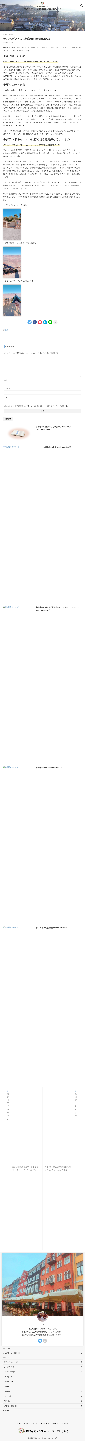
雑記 (6, 330)
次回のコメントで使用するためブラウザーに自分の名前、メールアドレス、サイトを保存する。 (37, 406)
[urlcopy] (55, 322)
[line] (50, 322)
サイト (6, 397)
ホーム (19, 1423)
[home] (45, 1341)
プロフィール (54, 1423)
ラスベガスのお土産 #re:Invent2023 (51, 928)
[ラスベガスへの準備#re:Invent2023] (45, 322)
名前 (6, 380)
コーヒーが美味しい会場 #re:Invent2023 (53, 447)
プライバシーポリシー (41, 1423)
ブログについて (28, 1423)
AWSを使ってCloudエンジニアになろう (42, 9)
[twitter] (29, 322)
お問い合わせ (64, 1423)
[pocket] (40, 322)
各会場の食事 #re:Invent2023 (49, 767)
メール (7, 389)
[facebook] (35, 322)
